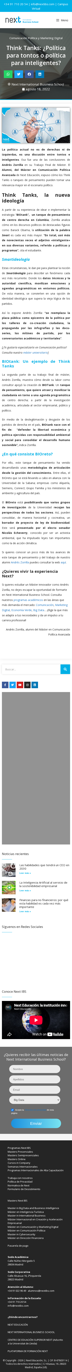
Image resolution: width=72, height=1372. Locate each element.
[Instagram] (27, 685)
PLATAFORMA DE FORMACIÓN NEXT (28, 1351)
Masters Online (17, 1159)
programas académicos (28, 600)
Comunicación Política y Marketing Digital (36, 38)
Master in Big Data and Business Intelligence (33, 1208)
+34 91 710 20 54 (16, 4)
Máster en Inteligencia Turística (26, 1212)
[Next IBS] (22, 20)
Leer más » (25, 873)
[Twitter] (12, 685)
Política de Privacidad (20, 1181)
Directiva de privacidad (35, 1110)
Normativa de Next (18, 1185)
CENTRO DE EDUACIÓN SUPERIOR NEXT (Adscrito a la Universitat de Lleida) (35, 1341)
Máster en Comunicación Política (26, 1230)
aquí (63, 562)
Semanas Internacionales (23, 1166)
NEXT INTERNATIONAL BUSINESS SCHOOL (31, 1332)
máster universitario (35, 352)
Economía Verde (21, 610)
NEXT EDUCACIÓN (18, 1324)
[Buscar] (65, 669)
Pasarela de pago (18, 1245)
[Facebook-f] (5, 685)
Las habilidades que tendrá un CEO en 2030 (44, 866)
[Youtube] (20, 685)
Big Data (38, 610)
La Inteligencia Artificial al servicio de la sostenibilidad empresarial (43, 884)
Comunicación (45, 605)
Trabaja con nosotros (20, 1178)
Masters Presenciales (20, 1151)
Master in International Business (27, 1215)
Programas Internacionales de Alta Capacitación (36, 1170)
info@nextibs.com (42, 4)
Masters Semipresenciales (23, 1155)
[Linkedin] (34, 685)
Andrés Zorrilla (20, 562)
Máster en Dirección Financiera (26, 1238)
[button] (8, 74)
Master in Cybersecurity (21, 1234)
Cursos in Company (19, 1163)
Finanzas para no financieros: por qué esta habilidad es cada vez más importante (43, 903)
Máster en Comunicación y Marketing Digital (33, 1227)
